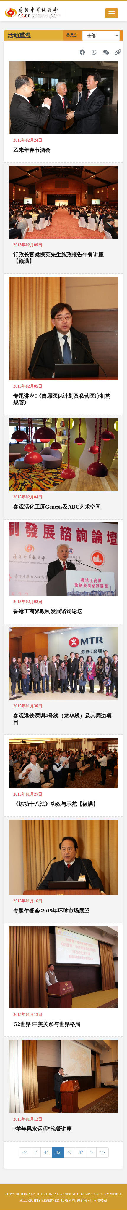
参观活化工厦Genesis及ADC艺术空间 (57, 507)
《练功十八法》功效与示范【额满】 (55, 804)
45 (58, 1152)
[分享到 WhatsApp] (94, 52)
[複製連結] (118, 52)
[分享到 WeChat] (106, 52)
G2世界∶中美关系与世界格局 (46, 1024)
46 (69, 1152)
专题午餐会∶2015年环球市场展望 (51, 911)
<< (24, 1152)
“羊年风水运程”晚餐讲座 (42, 1129)
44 (46, 1152)
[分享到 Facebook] (82, 52)
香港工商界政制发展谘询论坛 (47, 611)
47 (81, 1152)
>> (102, 1152)
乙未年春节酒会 (32, 150)
